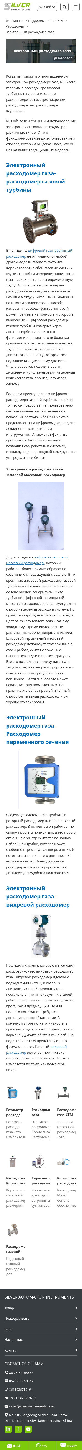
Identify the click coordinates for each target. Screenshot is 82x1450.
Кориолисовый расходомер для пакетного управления (41, 1181)
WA (44, 1445)
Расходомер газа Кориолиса (41, 1112)
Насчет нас (14, 1339)
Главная (17, 20)
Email (16, 1445)
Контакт (11, 1350)
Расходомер (15, 26)
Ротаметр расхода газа (14, 1112)
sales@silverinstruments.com (31, 1406)
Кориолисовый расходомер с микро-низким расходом (66, 1181)
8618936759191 (21, 1389)
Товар (9, 1308)
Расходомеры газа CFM (66, 1112)
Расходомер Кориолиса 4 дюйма (15, 1181)
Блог (8, 1329)
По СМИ (56, 20)
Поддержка (37, 20)
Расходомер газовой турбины (15, 1249)
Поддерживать (17, 1318)
